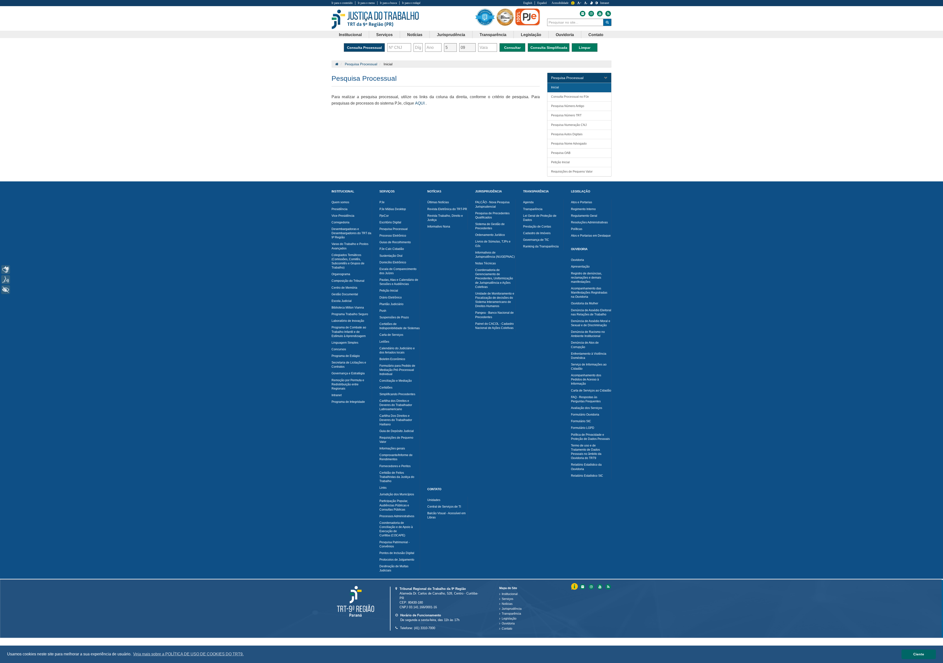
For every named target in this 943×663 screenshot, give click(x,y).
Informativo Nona (438, 226)
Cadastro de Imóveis (537, 233)
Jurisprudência (512, 608)
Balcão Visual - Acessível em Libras (446, 515)
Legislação (509, 618)
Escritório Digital (390, 222)
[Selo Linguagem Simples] (486, 17)
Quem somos (340, 202)
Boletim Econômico (392, 359)
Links (383, 487)
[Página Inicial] (336, 64)
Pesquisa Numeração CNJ (569, 125)
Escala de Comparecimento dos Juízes (397, 271)
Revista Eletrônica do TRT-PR (447, 209)
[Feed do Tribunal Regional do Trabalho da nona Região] (607, 13)
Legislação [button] (531, 35)
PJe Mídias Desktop (392, 209)
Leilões (384, 341)
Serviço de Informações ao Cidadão (589, 366)
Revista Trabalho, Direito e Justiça (445, 218)
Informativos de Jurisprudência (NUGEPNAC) (495, 254)
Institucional (510, 594)
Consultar (512, 48)
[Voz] (5, 279)
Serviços (507, 599)
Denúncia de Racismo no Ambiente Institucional (588, 334)
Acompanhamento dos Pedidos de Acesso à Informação (586, 379)
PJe (382, 202)
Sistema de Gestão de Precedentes (490, 226)
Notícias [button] (414, 35)
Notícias (507, 604)
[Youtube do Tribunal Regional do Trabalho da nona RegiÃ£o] (599, 586)
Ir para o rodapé (411, 3)
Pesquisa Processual (361, 64)
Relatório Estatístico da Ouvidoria (586, 467)
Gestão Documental (345, 294)
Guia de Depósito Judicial (396, 431)
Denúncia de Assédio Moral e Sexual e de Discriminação (590, 323)
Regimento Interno (583, 209)
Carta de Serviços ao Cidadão (591, 390)
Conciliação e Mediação (395, 380)
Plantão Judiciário (391, 304)
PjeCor (384, 215)
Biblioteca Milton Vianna (348, 307)
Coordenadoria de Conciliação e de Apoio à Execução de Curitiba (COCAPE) (396, 529)
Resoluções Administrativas (589, 222)
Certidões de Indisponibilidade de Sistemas (399, 326)
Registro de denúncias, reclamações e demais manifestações (586, 278)
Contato (507, 628)
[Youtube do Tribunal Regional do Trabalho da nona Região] (599, 13)
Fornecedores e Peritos (395, 466)
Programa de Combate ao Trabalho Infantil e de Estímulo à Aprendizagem (349, 332)
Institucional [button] (350, 35)
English (527, 3)
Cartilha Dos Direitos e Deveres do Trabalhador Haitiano (395, 420)
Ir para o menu (366, 3)
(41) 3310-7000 (424, 628)
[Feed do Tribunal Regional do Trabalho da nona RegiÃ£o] (607, 586)
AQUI (420, 103)
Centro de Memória (344, 287)
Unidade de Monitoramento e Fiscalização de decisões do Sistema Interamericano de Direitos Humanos (494, 300)
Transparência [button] (493, 35)
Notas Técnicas (485, 263)
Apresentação (580, 266)
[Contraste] (596, 3)
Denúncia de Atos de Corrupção (585, 345)
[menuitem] (350, 34)
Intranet (604, 3)
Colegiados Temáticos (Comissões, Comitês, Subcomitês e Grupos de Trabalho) (348, 261)
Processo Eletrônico (392, 235)
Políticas (576, 229)
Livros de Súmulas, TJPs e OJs (493, 243)
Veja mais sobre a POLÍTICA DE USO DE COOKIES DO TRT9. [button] (188, 654)
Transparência (532, 209)
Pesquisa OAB (560, 153)
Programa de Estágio (346, 356)
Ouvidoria (577, 260)
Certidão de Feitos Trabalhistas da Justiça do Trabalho (396, 477)
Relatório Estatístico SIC (587, 475)
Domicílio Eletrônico (392, 262)
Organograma (341, 274)
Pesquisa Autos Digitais (566, 134)
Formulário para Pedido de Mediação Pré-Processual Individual (397, 370)
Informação (573, 3)
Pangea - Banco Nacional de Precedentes (494, 315)
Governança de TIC (536, 240)
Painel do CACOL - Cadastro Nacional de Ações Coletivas (494, 326)
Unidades (433, 500)
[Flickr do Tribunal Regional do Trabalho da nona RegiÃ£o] (582, 586)
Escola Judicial (342, 301)
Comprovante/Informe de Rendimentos (396, 457)
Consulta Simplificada (548, 48)
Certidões (385, 387)
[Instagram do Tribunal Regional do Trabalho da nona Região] (591, 13)
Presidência (339, 209)
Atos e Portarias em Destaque (591, 235)
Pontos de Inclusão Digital (396, 553)
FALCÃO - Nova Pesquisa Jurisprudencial (492, 204)
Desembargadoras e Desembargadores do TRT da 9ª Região (351, 233)
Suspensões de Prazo (394, 317)
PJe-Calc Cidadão (391, 249)
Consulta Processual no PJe (570, 96)
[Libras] (5, 269)
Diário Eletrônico (390, 297)
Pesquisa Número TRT (566, 115)
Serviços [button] (384, 35)
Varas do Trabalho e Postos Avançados (350, 246)
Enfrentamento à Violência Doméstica (588, 356)
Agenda (528, 202)
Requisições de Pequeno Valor (572, 171)
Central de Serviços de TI (444, 506)
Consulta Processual (364, 48)
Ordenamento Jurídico (490, 235)
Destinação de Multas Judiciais (393, 568)
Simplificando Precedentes (397, 394)
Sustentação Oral (390, 255)
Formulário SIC (581, 421)
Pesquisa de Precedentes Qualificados (492, 215)
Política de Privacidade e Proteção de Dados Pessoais (590, 437)
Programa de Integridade (348, 402)
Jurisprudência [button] (451, 35)
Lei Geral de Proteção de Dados (539, 218)
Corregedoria (340, 222)
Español (542, 3)
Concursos (339, 349)
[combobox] (575, 22)
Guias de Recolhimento (395, 242)
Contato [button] (595, 35)
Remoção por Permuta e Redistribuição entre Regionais (348, 384)
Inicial (555, 87)
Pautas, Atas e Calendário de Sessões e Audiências (398, 282)
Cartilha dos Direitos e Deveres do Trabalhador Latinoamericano (395, 405)
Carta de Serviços (391, 335)
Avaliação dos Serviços (586, 408)
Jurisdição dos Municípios (396, 494)
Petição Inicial (560, 162)
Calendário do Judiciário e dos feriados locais (397, 350)
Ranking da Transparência (541, 246)
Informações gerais (392, 448)
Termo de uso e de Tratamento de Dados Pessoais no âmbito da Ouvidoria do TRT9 (586, 452)
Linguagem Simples (345, 342)
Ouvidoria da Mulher (584, 303)
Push (382, 310)
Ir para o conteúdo (342, 3)
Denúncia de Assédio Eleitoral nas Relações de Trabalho (591, 312)
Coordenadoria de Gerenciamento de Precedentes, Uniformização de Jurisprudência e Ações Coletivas (494, 278)
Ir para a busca (388, 3)
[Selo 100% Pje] (528, 17)
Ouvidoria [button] (565, 35)
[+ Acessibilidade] (5, 289)
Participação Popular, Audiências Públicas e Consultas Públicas (394, 505)
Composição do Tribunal (348, 281)
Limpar (584, 48)
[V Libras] (591, 3)
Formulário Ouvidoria (585, 414)
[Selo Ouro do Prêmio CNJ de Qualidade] (506, 17)
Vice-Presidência (343, 215)
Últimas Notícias (438, 202)
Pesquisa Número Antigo (567, 106)
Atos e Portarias (581, 202)
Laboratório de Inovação (348, 321)
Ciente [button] (918, 654)
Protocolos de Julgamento (396, 559)
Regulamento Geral (584, 215)
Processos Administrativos (396, 516)
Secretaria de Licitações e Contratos (349, 364)
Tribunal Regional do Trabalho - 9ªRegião (375, 19)
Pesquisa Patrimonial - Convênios (394, 544)
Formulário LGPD (582, 428)
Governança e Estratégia (348, 373)
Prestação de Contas (537, 226)
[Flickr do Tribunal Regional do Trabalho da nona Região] (582, 13)
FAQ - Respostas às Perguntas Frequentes (586, 399)
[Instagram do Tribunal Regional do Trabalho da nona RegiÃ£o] (591, 586)
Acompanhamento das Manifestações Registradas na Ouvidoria (589, 292)
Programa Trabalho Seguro (350, 314)
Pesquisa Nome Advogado (569, 143)
